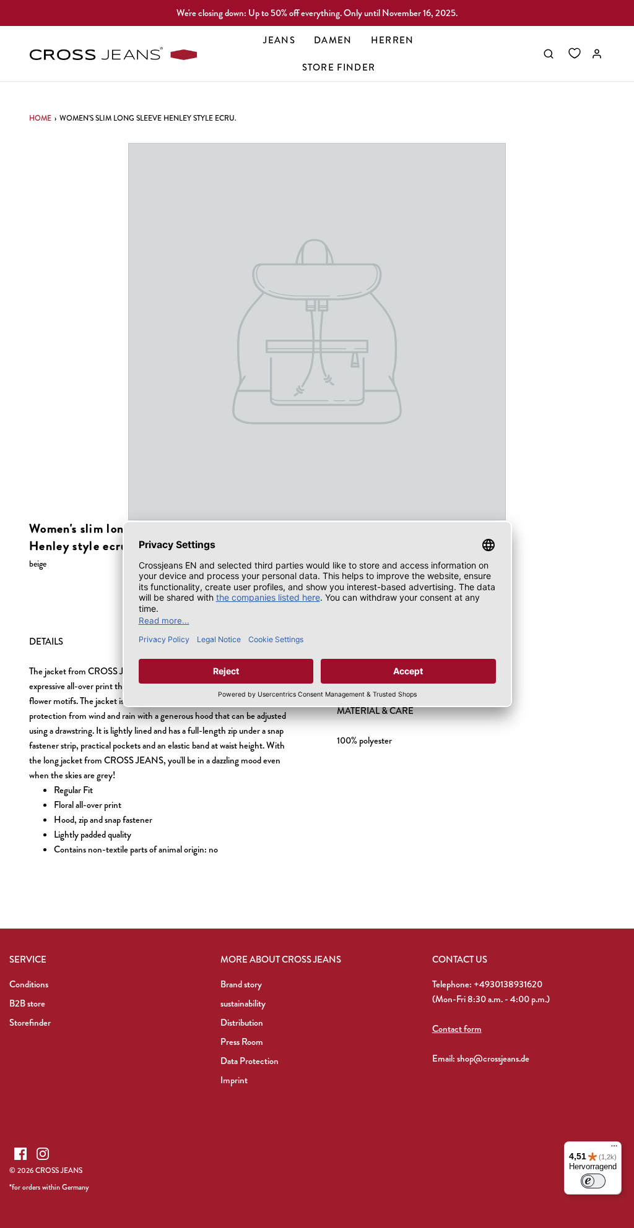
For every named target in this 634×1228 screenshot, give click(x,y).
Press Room (241, 1042)
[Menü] (614, 1148)
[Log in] (596, 53)
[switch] (593, 1181)
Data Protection (249, 1061)
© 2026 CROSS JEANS (45, 1170)
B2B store (27, 1003)
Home (40, 118)
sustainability (243, 1003)
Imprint (234, 1080)
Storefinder (30, 1022)
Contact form (457, 1029)
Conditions (28, 984)
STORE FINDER (339, 67)
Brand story (241, 984)
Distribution (241, 1022)
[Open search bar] (548, 54)
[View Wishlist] (574, 53)
